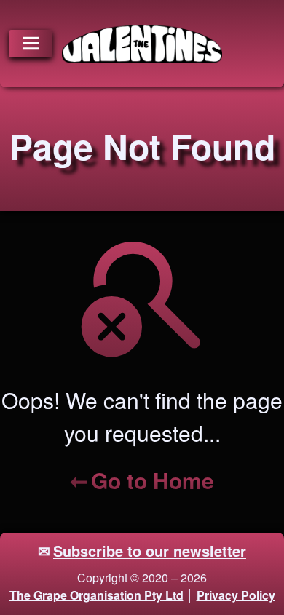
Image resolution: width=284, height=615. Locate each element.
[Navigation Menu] (30, 43)
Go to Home (152, 480)
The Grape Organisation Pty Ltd (96, 595)
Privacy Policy (236, 595)
